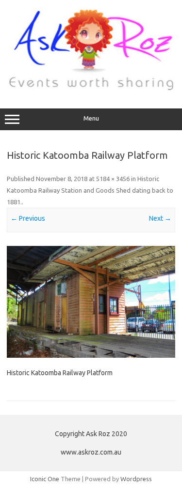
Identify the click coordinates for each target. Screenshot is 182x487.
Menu (91, 118)
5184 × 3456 (113, 178)
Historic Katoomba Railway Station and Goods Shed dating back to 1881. (90, 190)
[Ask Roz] (91, 88)
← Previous (28, 218)
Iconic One (44, 478)
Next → (160, 218)
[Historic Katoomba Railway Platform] (91, 302)
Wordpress (136, 478)
